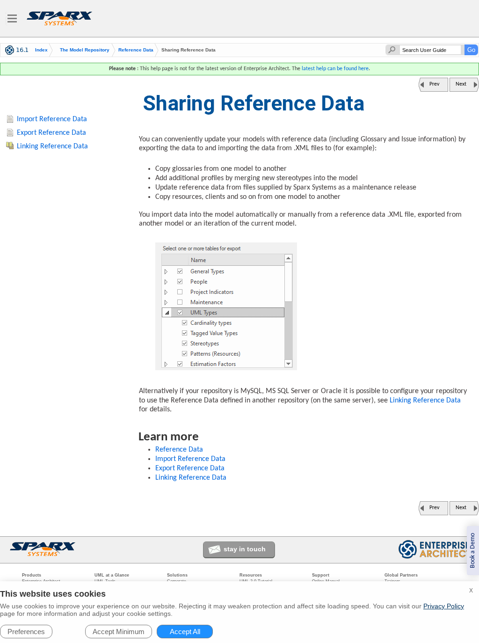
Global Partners (401, 575)
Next (461, 84)
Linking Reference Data (425, 400)
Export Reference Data (190, 468)
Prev (434, 84)
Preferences (26, 632)
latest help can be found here (335, 69)
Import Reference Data (190, 459)
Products (31, 575)
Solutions (177, 575)
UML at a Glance (111, 575)
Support (320, 575)
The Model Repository (84, 50)
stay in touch (245, 549)
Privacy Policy (443, 606)
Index (41, 50)
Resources (251, 575)
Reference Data (135, 50)
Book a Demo (472, 550)
